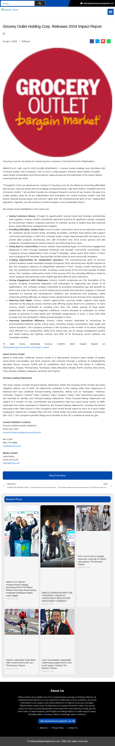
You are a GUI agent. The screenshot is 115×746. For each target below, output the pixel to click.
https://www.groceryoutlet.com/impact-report (26, 347)
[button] (111, 12)
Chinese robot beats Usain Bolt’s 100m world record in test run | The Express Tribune (21, 663)
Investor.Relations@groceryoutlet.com (22, 432)
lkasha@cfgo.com (11, 463)
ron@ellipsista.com (12, 446)
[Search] (39, 3)
